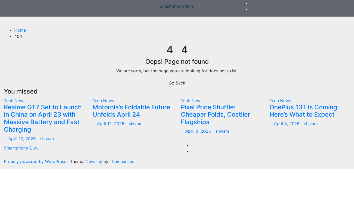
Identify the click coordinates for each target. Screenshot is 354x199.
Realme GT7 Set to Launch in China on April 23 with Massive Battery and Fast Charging (43, 118)
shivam (47, 138)
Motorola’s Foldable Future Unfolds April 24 (131, 110)
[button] (344, 21)
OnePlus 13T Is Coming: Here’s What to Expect (304, 110)
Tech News (14, 100)
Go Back (177, 83)
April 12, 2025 (22, 138)
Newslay (94, 161)
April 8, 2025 (287, 123)
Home (20, 30)
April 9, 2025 (198, 131)
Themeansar (121, 161)
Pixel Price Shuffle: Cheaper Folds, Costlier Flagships (215, 114)
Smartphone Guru (177, 6)
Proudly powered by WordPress (35, 161)
